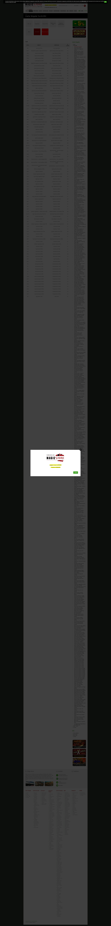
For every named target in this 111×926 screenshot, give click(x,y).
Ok (105, 1)
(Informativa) (84, 1)
